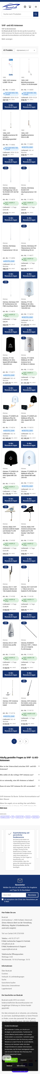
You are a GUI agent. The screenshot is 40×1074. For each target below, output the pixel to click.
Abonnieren (32, 895)
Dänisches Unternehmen (11, 986)
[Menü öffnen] (35, 6)
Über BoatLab (7, 971)
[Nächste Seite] (26, 741)
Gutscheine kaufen (8, 983)
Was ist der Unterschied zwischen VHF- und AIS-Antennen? (18, 767)
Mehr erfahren (21, 1066)
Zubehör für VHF (19, 817)
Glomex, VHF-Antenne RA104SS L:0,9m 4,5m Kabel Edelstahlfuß (28, 703)
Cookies (5, 974)
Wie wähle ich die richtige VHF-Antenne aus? (16, 775)
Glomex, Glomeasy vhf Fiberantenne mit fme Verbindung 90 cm (28, 248)
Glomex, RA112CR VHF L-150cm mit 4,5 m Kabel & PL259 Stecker (29, 589)
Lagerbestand (7, 989)
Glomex (5, 185)
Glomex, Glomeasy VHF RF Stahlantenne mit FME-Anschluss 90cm (11, 304)
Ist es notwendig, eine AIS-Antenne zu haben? (17, 780)
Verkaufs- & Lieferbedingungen (13, 977)
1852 (4, 77)
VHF (13, 817)
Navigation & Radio (5, 817)
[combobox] (20, 14)
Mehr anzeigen (7, 39)
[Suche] (35, 14)
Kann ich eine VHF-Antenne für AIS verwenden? (17, 786)
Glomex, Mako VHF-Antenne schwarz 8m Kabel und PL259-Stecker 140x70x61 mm (28, 531)
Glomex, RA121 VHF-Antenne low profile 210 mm (10, 645)
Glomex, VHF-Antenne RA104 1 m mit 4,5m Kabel (10, 703)
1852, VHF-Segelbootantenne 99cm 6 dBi (27, 135)
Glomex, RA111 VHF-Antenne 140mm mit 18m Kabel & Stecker (10, 589)
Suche (4, 980)
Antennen (28, 817)
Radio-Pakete (36, 817)
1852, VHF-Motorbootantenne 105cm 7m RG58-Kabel (29, 82)
